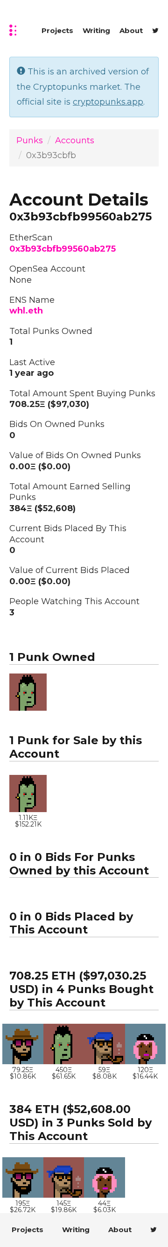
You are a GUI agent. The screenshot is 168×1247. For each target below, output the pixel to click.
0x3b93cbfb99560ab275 (62, 249)
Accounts (74, 140)
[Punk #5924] (22, 1044)
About (131, 30)
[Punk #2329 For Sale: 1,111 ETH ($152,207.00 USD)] (28, 692)
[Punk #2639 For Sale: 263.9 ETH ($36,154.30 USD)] (104, 1044)
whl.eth (26, 311)
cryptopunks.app (108, 102)
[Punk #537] (145, 1044)
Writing (96, 30)
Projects (57, 30)
